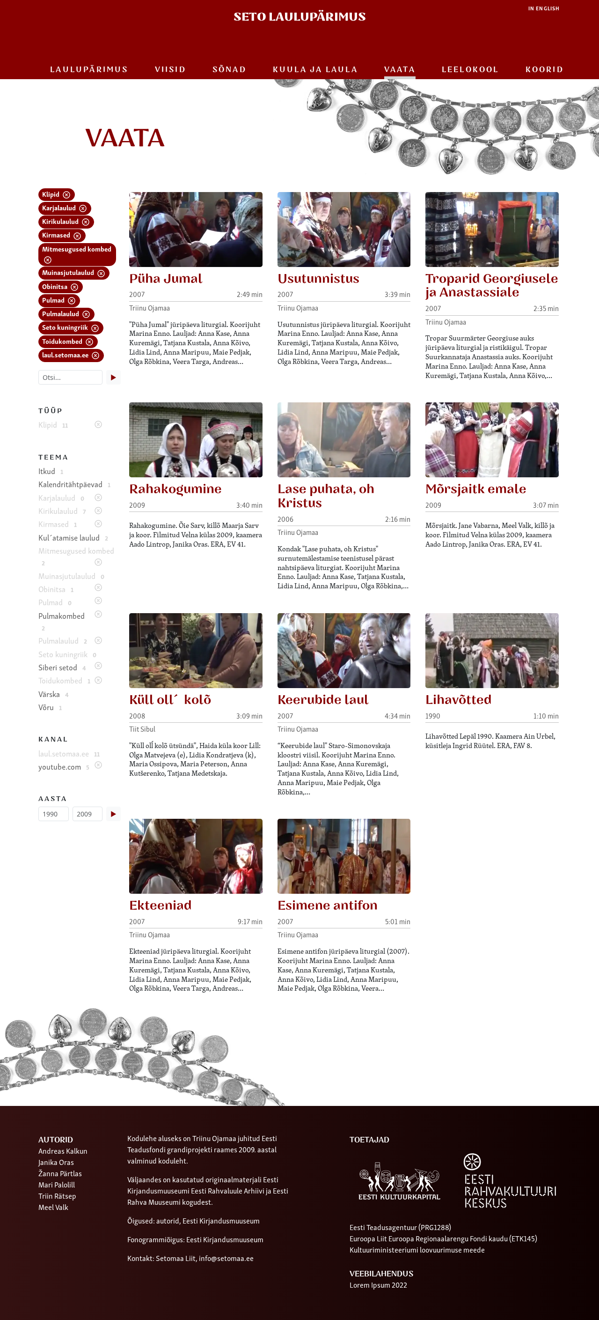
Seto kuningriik (65, 327)
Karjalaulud (59, 207)
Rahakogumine (175, 489)
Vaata (400, 70)
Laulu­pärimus (89, 70)
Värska (53, 694)
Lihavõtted (458, 700)
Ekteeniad (160, 905)
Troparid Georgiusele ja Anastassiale (491, 286)
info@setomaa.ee (226, 1258)
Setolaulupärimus (300, 17)
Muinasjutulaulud (68, 272)
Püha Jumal (166, 279)
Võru (50, 707)
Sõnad (229, 70)
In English (544, 8)
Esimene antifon (328, 905)
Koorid (545, 70)
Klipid (51, 194)
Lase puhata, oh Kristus (326, 496)
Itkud (50, 471)
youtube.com (63, 766)
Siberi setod (62, 667)
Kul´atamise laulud (73, 537)
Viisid (170, 70)
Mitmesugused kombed (76, 248)
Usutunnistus (318, 279)
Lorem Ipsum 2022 (378, 1284)
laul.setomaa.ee (66, 354)
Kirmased (57, 234)
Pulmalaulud (61, 313)
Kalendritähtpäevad (74, 484)
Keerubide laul (323, 700)
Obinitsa (55, 286)
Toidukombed (63, 341)
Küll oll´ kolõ (170, 700)
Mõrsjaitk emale (475, 489)
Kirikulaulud (61, 221)
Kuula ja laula (315, 70)
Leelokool (470, 70)
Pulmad (54, 299)
